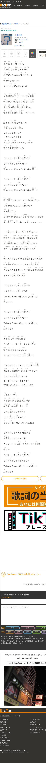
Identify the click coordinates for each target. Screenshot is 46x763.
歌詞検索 (19, 6)
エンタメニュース (6, 732)
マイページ (3, 724)
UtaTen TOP (4, 719)
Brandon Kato (23, 40)
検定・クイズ (4, 738)
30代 (27, 632)
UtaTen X (33, 722)
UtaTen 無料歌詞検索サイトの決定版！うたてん (13, 750)
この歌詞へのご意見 (20, 478)
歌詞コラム (3, 730)
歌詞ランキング (5, 727)
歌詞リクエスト (35, 724)
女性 (27, 628)
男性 (12, 628)
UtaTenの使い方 (35, 732)
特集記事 (3, 735)
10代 (9, 632)
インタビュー (4, 746)
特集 (28, 6)
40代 (36, 632)
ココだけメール (35, 719)
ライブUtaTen (4, 743)
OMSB (19, 35)
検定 (36, 6)
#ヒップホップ (19, 45)
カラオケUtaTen (5, 740)
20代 (18, 632)
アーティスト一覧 (36, 727)
